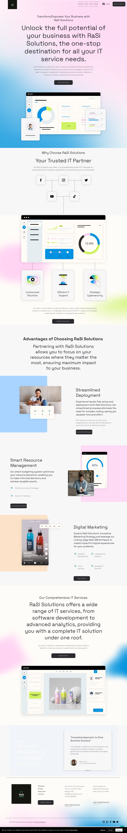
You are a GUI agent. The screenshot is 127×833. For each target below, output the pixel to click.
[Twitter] (86, 180)
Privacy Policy (73, 830)
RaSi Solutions (40, 822)
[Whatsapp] (107, 821)
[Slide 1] (85, 770)
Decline (110, 830)
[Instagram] (63, 180)
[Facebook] (41, 180)
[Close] (125, 830)
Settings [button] (103, 830)
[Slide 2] (87, 770)
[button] (119, 4)
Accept (119, 830)
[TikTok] (74, 196)
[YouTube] (52, 196)
